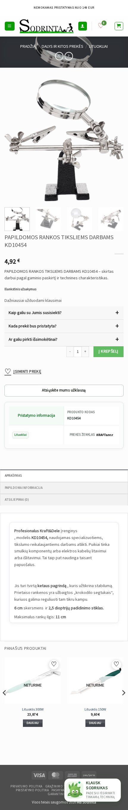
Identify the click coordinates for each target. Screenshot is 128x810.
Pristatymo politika (32, 790)
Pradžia (28, 46)
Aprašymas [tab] (13, 475)
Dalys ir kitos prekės (62, 46)
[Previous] (14, 140)
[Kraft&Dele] (104, 434)
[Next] (113, 140)
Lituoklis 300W (33, 709)
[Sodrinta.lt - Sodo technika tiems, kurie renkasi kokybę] (46, 26)
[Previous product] (69, 56)
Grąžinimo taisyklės (62, 786)
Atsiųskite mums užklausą (64, 390)
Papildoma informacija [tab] (24, 488)
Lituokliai (98, 46)
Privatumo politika (26, 786)
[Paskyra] (82, 26)
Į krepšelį (108, 351)
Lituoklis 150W (95, 709)
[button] (9, 26)
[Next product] (59, 56)
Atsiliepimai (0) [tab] (17, 499)
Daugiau (32, 723)
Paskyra (58, 790)
